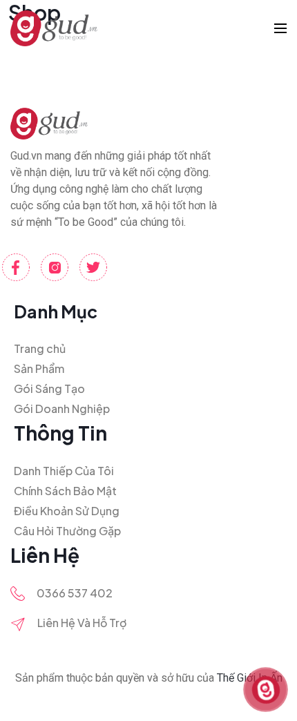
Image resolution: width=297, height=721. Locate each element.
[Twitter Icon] (93, 267)
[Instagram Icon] (54, 267)
